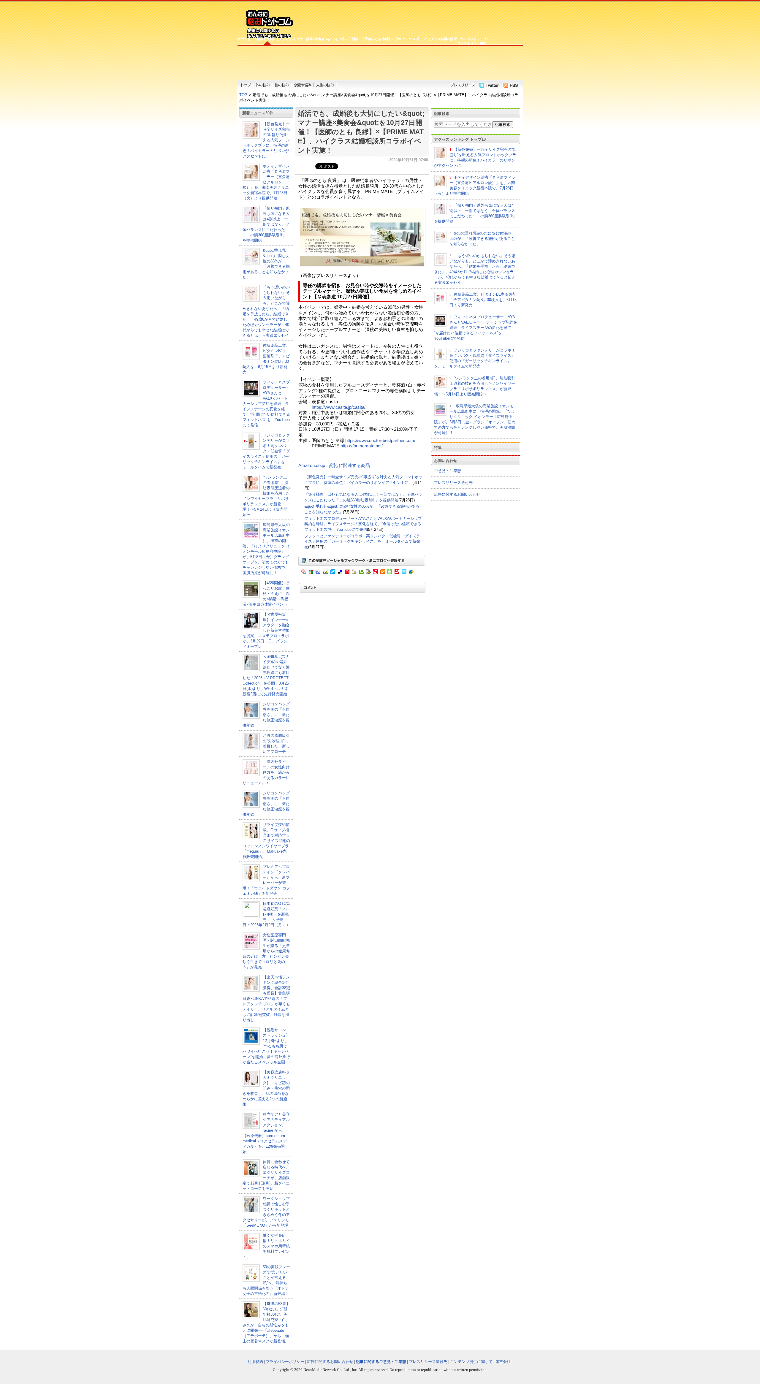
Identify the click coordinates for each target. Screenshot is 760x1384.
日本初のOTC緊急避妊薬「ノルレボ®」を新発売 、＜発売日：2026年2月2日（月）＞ (266, 914)
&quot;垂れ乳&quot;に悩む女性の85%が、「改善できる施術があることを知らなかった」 (482, 238)
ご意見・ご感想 (447, 470)
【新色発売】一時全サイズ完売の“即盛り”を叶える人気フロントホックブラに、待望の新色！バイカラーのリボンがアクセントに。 (266, 140)
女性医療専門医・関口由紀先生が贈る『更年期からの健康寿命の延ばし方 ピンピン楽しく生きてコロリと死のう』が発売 (266, 951)
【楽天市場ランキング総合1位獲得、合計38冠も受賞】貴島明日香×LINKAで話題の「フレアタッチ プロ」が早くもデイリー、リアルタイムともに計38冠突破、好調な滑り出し (266, 998)
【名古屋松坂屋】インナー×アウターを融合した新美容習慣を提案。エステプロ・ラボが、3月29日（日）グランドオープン (266, 630)
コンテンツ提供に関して (471, 1361)
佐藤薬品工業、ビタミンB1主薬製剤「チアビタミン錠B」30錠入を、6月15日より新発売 (483, 299)
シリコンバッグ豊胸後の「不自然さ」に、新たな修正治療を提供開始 (266, 715)
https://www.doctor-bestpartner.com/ (380, 440)
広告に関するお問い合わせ (457, 494)
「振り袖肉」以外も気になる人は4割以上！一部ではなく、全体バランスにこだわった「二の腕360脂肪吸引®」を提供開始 (266, 224)
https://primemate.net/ (362, 446)
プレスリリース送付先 (453, 482)
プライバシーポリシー (285, 1361)
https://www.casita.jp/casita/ (338, 407)
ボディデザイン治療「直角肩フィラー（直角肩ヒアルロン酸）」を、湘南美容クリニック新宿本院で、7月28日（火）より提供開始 (266, 182)
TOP (243, 95)
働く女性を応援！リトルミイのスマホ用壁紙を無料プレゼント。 (266, 1246)
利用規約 (255, 1361)
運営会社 (503, 1361)
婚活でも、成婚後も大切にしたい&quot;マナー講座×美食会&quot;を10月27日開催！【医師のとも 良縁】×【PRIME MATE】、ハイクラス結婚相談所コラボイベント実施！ (361, 132)
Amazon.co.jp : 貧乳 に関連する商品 (334, 465)
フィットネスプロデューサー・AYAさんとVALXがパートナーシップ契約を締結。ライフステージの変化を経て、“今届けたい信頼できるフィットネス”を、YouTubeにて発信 (266, 403)
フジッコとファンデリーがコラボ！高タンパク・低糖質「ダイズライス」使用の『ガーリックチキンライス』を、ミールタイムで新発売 (266, 451)
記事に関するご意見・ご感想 (381, 1361)
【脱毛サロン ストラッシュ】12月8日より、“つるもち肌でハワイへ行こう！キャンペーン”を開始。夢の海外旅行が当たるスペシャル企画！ (266, 1046)
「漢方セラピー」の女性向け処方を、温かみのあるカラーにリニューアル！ (266, 772)
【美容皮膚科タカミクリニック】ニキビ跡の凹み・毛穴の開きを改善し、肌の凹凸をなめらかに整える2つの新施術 (266, 1088)
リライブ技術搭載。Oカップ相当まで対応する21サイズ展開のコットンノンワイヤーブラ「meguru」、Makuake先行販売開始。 (266, 840)
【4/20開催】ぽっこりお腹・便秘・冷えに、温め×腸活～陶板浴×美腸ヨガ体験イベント (266, 594)
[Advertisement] (363, 62)
